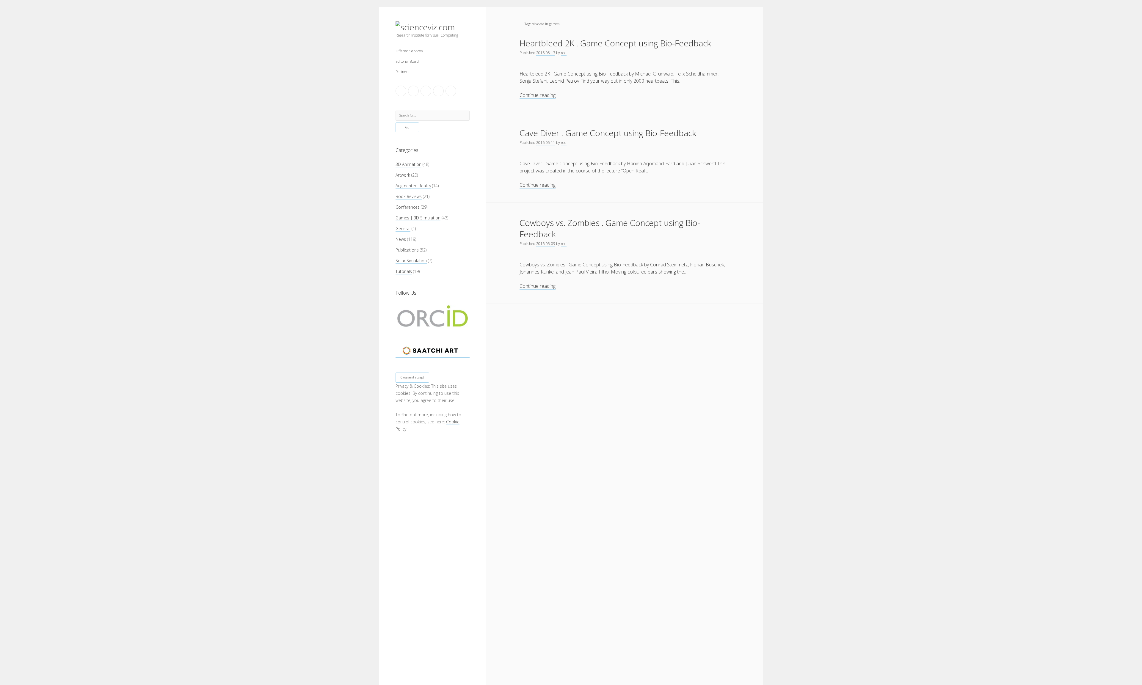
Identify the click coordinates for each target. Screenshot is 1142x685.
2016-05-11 (545, 142)
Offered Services (409, 51)
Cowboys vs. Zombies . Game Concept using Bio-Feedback (610, 228)
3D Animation (408, 164)
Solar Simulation (411, 260)
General (403, 228)
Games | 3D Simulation (418, 218)
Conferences (408, 207)
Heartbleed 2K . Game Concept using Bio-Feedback (615, 43)
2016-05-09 (545, 243)
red (564, 52)
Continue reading (538, 95)
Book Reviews (409, 196)
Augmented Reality (413, 185)
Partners (402, 71)
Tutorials (404, 271)
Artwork (403, 175)
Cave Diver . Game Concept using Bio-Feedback (608, 133)
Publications (407, 250)
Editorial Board (407, 61)
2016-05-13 (545, 52)
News (401, 239)
